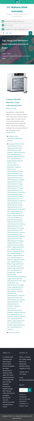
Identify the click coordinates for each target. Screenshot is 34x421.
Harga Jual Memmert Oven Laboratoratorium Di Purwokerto (14, 304)
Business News (13, 136)
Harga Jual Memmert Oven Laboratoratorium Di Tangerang (16, 327)
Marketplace (23, 401)
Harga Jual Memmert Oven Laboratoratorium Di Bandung (16, 154)
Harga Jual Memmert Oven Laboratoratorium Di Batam (15, 169)
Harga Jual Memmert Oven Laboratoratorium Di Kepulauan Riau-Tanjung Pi (15, 218)
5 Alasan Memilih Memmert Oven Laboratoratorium (14, 102)
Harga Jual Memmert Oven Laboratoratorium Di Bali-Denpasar (14, 150)
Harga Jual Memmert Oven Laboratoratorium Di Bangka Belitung (16, 159)
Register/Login (23, 406)
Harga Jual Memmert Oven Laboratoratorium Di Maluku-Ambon (15, 245)
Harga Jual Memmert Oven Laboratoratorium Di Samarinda (16, 314)
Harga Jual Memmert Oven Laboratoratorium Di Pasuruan (15, 293)
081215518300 (8, 25)
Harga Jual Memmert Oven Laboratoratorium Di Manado (15, 253)
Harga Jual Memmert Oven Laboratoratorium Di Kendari (15, 213)
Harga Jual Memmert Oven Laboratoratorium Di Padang (15, 266)
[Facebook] (3, 33)
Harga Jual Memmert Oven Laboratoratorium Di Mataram (15, 257)
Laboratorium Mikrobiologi (14, 138)
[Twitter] (7, 33)
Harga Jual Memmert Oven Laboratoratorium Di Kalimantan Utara (16, 209)
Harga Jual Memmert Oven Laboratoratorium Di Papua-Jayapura (15, 289)
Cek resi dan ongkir (25, 399)
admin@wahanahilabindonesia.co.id (14, 21)
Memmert (10, 140)
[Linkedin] (10, 33)
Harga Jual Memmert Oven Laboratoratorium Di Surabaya (15, 323)
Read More (10, 132)
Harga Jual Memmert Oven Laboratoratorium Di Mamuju (15, 249)
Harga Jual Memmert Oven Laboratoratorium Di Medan (16, 262)
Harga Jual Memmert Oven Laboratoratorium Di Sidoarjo (16, 319)
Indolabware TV (24, 403)
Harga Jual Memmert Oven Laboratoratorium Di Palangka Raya (15, 270)
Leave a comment (14, 332)
